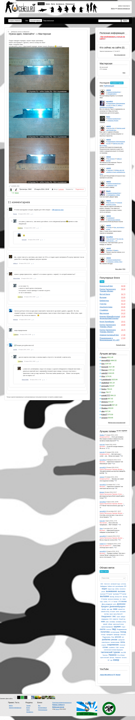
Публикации (109, 86)
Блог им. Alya (110, 128)
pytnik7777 (105, 395)
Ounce (104, 357)
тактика (121, 647)
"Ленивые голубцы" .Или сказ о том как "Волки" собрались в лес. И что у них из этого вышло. (112, 555)
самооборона (106, 642)
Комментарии (117, 83)
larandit (104, 399)
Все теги (104, 571)
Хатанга (124, 657)
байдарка (103, 586)
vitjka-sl (15, 263)
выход (112, 596)
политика (105, 632)
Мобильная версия (58, 707)
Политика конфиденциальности (62, 702)
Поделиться (80, 189)
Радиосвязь (107, 637)
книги (117, 611)
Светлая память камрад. (107, 187)
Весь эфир (118, 269)
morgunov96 (106, 405)
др (108, 609)
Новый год (122, 619)
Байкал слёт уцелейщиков (115, 586)
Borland (102, 492)
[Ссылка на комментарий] (32, 214)
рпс (123, 637)
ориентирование (107, 627)
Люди (53, 4)
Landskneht (106, 380)
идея (18, 185)
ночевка (112, 622)
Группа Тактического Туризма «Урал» (108, 326)
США (117, 647)
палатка (108, 629)
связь (122, 642)
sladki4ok (105, 383)
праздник (109, 634)
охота (102, 629)
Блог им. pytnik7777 (105, 545)
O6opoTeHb (16, 278)
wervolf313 (105, 360)
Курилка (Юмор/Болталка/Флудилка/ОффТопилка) (110, 317)
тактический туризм (110, 652)
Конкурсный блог (106, 286)
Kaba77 (104, 414)
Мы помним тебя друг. (106, 263)
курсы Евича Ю (117, 614)
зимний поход (105, 611)
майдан (123, 616)
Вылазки (109, 250)
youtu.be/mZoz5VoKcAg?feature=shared (111, 221)
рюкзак (114, 640)
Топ (102, 281)
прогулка (123, 634)
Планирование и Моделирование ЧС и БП (109, 339)
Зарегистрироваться (124, 8)
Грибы (105, 601)
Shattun (104, 408)
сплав (105, 647)
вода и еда (111, 589)
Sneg (101, 528)
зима (115, 609)
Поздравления (122, 629)
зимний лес (121, 609)
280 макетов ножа (57, 210)
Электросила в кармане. (113, 219)
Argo (103, 392)
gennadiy (105, 386)
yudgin (15, 349)
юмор (116, 660)
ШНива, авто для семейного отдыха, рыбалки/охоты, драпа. (112, 172)
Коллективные (35, 20)
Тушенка (105, 655)
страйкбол (112, 647)
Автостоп (107, 584)
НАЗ (110, 619)
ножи (107, 622)
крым (111, 614)
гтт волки (122, 601)
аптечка (123, 584)
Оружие (109, 227)
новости (115, 619)
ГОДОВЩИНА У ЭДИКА (113, 195)
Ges (103, 364)
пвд (114, 629)
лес (114, 616)
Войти (113, 8)
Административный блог (113, 92)
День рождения (107, 604)
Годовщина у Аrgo (112, 185)
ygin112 (104, 373)
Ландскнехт (106, 616)
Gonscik (104, 367)
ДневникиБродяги (117, 606)
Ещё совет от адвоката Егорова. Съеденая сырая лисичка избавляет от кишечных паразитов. (111, 134)
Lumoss (61, 189)
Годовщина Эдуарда (112, 120)
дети (114, 604)
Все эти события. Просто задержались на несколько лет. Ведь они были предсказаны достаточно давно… (112, 111)
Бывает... (116, 250)
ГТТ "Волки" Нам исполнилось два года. (111, 505)
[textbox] (113, 578)
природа (116, 634)
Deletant (15, 319)
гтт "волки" (114, 601)
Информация (70, 4)
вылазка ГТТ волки (119, 594)
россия (118, 637)
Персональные (48, 20)
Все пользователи (119, 55)
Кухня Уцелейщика (107, 322)
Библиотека (104, 301)
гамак (124, 599)
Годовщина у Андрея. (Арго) (114, 261)
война (117, 589)
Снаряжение (110, 217)
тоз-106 (123, 652)
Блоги (48, 4)
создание (13, 185)
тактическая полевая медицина (113, 650)
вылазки (104, 596)
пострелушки (114, 632)
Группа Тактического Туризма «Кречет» (108, 331)
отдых (123, 627)
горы (101, 601)
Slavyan (104, 370)
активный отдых (115, 584)
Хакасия (118, 657)
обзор (110, 624)
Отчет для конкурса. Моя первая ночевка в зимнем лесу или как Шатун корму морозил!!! (112, 439)
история (112, 611)
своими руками (115, 642)
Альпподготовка (106, 307)
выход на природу (113, 599)
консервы (123, 611)
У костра (103, 304)
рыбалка (106, 639)
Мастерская (106, 63)
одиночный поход (118, 624)
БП (125, 586)
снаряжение (113, 644)
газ (121, 599)
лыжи (118, 616)
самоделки (121, 640)
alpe (103, 411)
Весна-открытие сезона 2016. (109, 540)
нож (103, 621)
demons (104, 402)
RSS (124, 73)
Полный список (120, 345)
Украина (112, 655)
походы (103, 634)
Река (112, 637)
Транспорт (110, 170)
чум (111, 660)
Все (27, 20)
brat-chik (102, 444)
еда (111, 609)
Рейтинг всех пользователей (116, 422)
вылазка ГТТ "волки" (106, 594)
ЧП (108, 660)
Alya (103, 376)
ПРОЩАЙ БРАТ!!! (112, 94)
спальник (122, 645)
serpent (104, 418)
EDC (102, 584)
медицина (104, 619)
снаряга (103, 645)
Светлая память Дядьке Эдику (109, 197)
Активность (60, 4)
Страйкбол (104, 310)
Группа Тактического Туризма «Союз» (111, 494)
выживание (111, 591)
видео (104, 589)
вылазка (121, 591)
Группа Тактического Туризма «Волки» (108, 290)
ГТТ (109, 601)
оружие (117, 626)
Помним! (102, 122)
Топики (41, 4)
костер (106, 614)
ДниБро (104, 609)
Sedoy (104, 389)
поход (123, 632)
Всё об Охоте (111, 158)
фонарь (112, 657)
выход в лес (118, 596)
